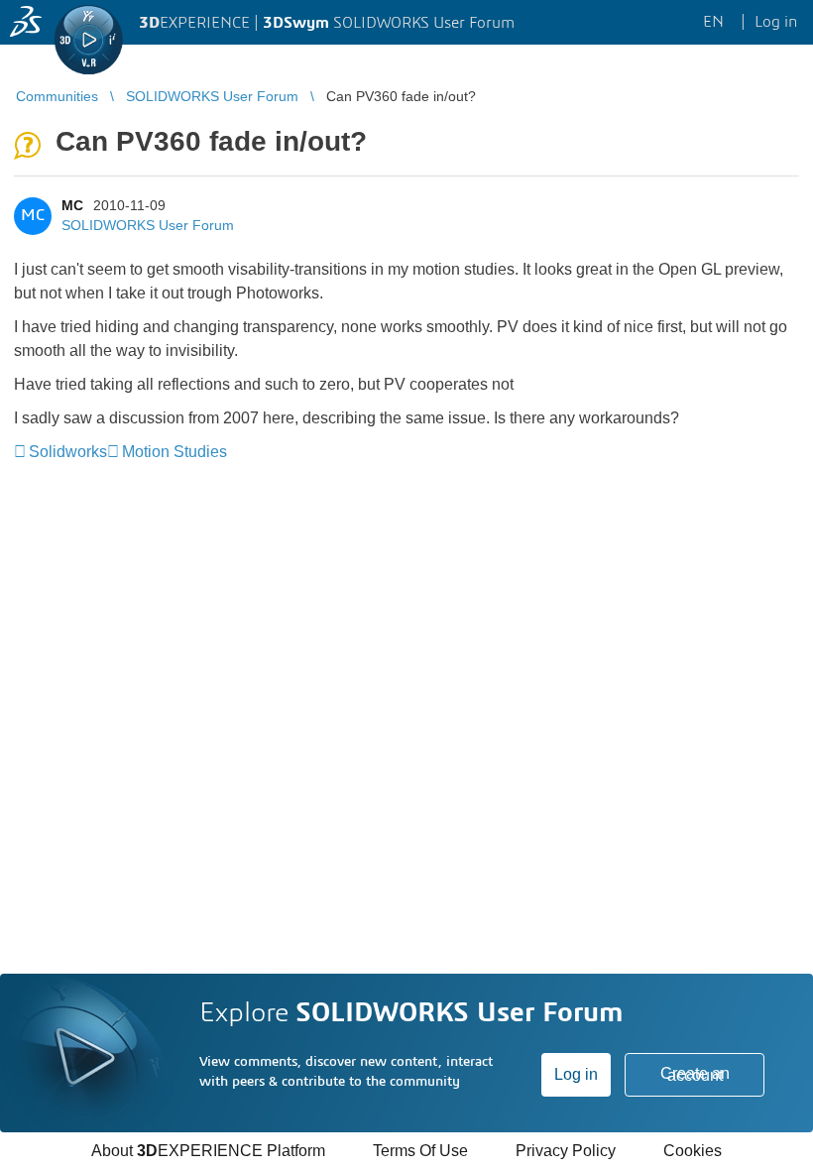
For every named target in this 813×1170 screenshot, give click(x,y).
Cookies (692, 1150)
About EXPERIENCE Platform (208, 1150)
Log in (576, 1074)
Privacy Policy (566, 1150)
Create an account (695, 1074)
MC (72, 205)
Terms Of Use (420, 1150)
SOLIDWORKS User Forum (147, 225)
